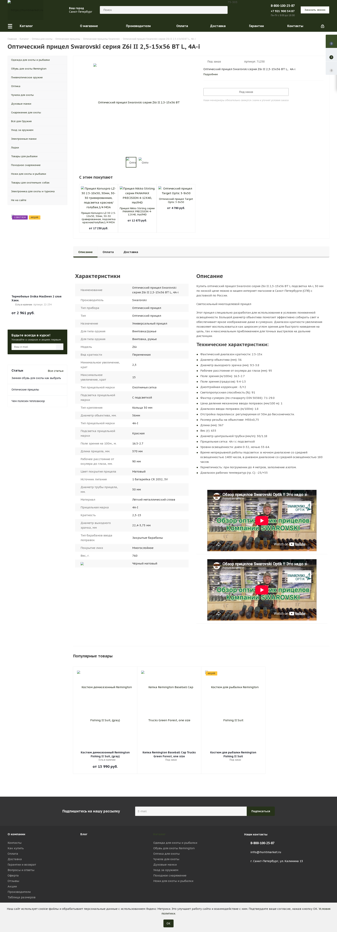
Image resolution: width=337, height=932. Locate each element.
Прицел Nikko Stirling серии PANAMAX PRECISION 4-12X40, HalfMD (137, 211)
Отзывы (13, 881)
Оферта (13, 875)
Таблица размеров (21, 897)
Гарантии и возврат (22, 864)
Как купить (16, 848)
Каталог (159, 834)
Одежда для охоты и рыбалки (175, 843)
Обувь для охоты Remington (174, 848)
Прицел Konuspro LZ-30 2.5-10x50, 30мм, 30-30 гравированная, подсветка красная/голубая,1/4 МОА (98, 217)
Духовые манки (165, 864)
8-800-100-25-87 (283, 6)
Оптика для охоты (166, 853)
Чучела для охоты (166, 859)
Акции (12, 886)
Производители (19, 892)
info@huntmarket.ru (265, 852)
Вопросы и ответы (21, 870)
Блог (83, 834)
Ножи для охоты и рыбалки (173, 881)
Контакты (14, 843)
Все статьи (55, 371)
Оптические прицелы (25, 389)
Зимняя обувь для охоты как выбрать (36, 378)
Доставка (15, 859)
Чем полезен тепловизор (28, 401)
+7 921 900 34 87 (283, 11)
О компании (16, 834)
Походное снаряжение (169, 875)
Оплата (13, 853)
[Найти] (223, 10)
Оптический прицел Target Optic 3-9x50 (176, 200)
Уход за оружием (165, 870)
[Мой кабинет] (322, 26)
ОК (168, 923)
